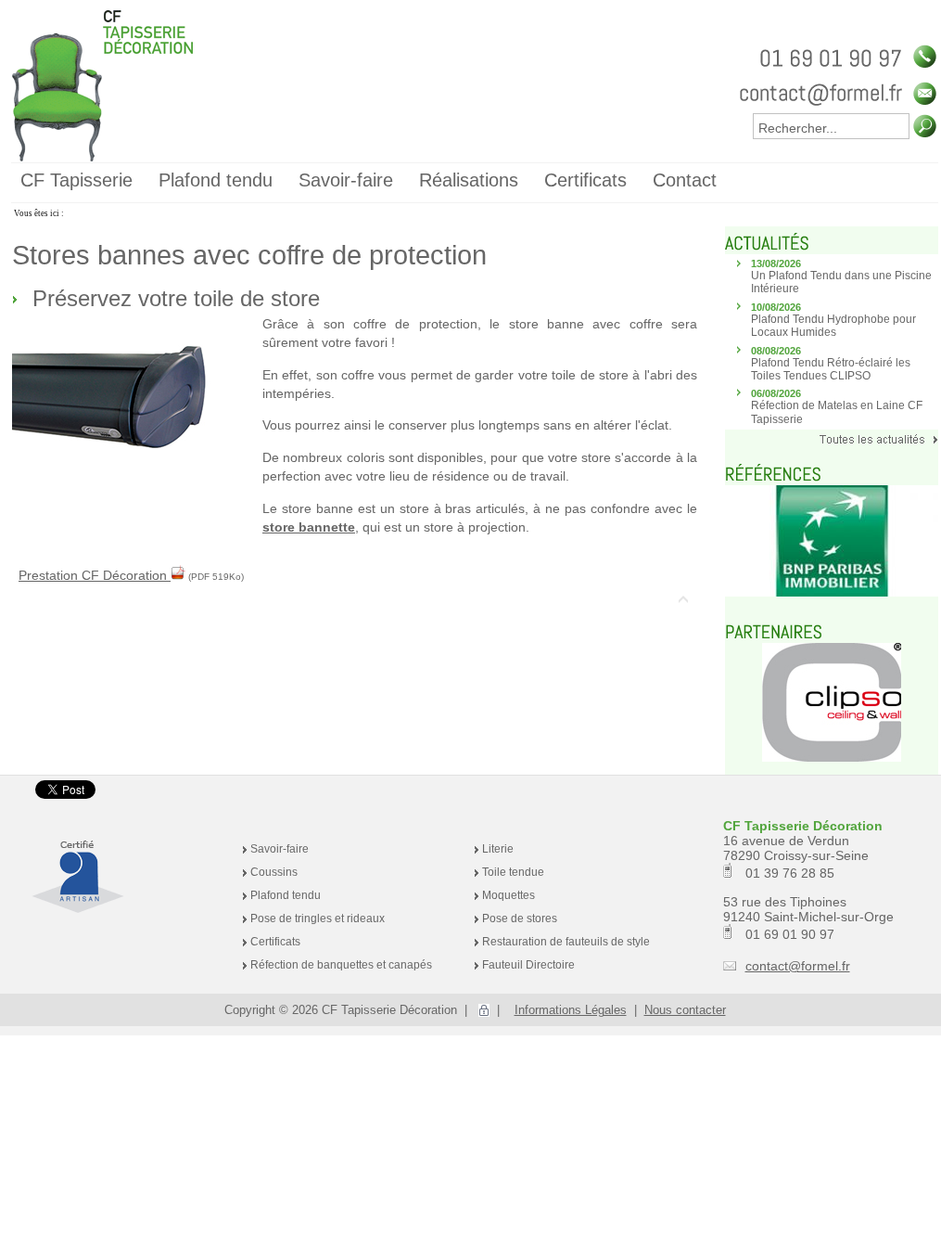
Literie (498, 848)
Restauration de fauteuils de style (566, 941)
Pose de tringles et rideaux (317, 918)
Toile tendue (513, 872)
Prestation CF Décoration (95, 575)
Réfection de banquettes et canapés (341, 964)
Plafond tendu (285, 895)
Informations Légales (571, 1010)
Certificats (275, 941)
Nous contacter (685, 1010)
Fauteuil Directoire (528, 964)
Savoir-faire (279, 848)
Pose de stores (519, 918)
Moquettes (508, 895)
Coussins (274, 872)
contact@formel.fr (797, 965)
